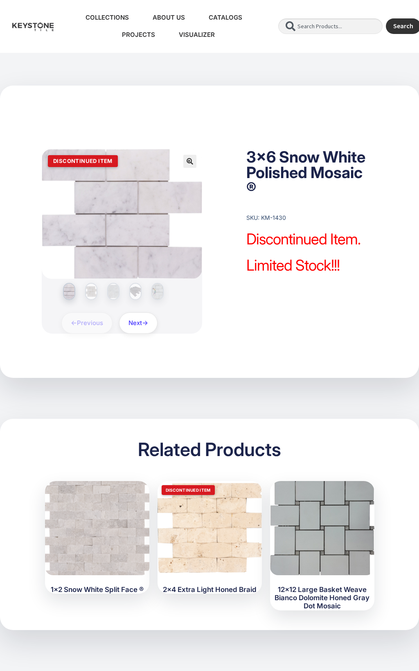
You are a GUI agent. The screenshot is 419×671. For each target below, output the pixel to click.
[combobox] (330, 26)
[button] (189, 161)
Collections (107, 17)
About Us (169, 17)
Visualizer (197, 34)
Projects (138, 34)
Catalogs (225, 17)
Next (135, 323)
